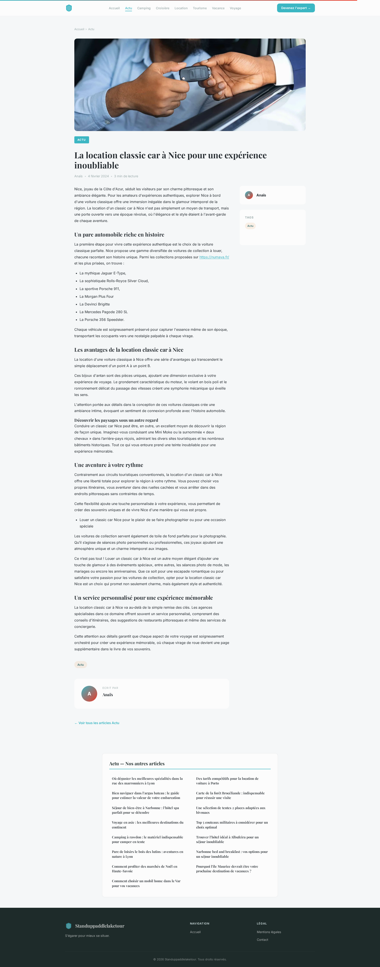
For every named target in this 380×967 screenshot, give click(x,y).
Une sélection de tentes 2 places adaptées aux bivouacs (230, 810)
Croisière (162, 8)
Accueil (114, 8)
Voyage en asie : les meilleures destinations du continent (147, 824)
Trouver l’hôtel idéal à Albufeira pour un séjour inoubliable (227, 839)
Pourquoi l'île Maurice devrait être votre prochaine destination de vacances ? (227, 868)
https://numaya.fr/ (214, 257)
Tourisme (200, 8)
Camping (144, 8)
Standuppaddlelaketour (99, 926)
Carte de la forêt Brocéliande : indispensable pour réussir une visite (230, 795)
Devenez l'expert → (296, 8)
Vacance (218, 8)
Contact (262, 939)
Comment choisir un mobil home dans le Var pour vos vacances (146, 883)
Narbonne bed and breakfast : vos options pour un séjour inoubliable (232, 853)
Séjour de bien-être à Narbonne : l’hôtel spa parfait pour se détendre (145, 810)
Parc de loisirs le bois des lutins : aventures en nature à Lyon (147, 853)
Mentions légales (269, 932)
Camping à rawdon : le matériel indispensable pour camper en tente (147, 839)
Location (181, 8)
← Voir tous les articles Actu (96, 723)
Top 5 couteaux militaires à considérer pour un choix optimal (232, 824)
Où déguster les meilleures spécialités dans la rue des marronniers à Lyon (147, 780)
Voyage (235, 8)
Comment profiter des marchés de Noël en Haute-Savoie (144, 868)
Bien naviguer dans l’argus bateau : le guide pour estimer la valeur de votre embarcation (146, 795)
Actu (128, 8)
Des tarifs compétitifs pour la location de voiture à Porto (227, 780)
